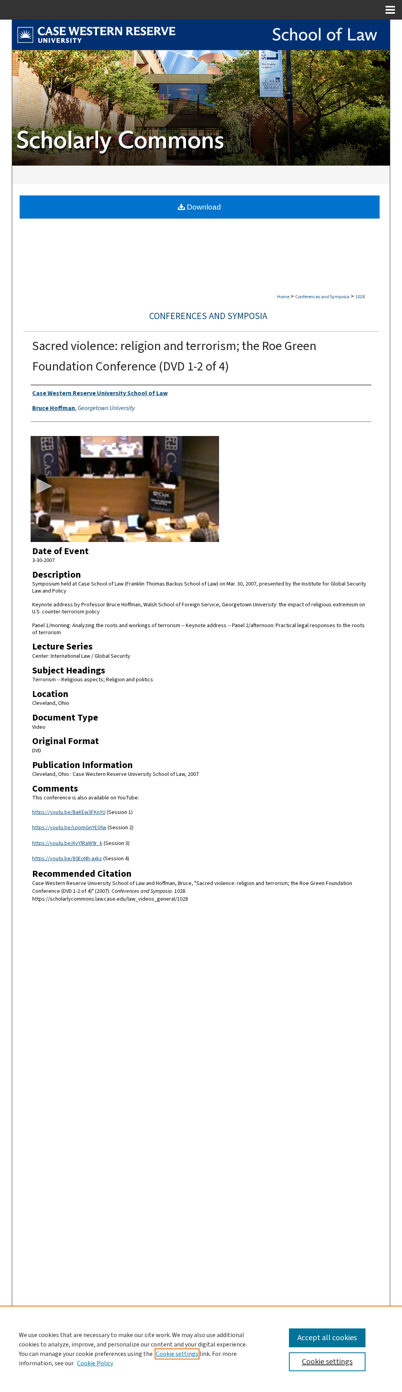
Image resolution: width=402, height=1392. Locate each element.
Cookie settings (177, 1354)
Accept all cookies (327, 1337)
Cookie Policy (95, 1363)
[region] (201, 1349)
